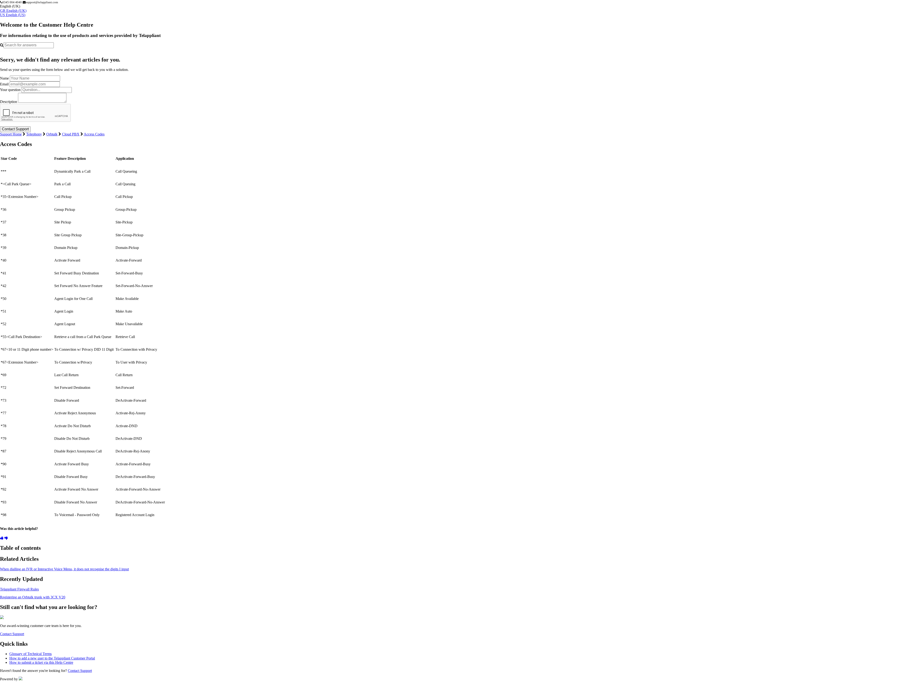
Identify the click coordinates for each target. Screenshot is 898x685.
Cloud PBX (71, 134)
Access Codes (94, 134)
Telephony (34, 134)
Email (4, 84)
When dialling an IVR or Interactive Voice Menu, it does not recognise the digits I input (64, 569)
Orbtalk (52, 134)
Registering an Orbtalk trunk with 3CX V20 (32, 597)
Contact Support (12, 634)
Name (4, 78)
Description (8, 101)
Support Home (11, 134)
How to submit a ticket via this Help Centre (41, 662)
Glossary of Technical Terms (30, 654)
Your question (10, 90)
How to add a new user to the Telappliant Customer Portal (52, 658)
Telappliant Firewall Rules (19, 589)
